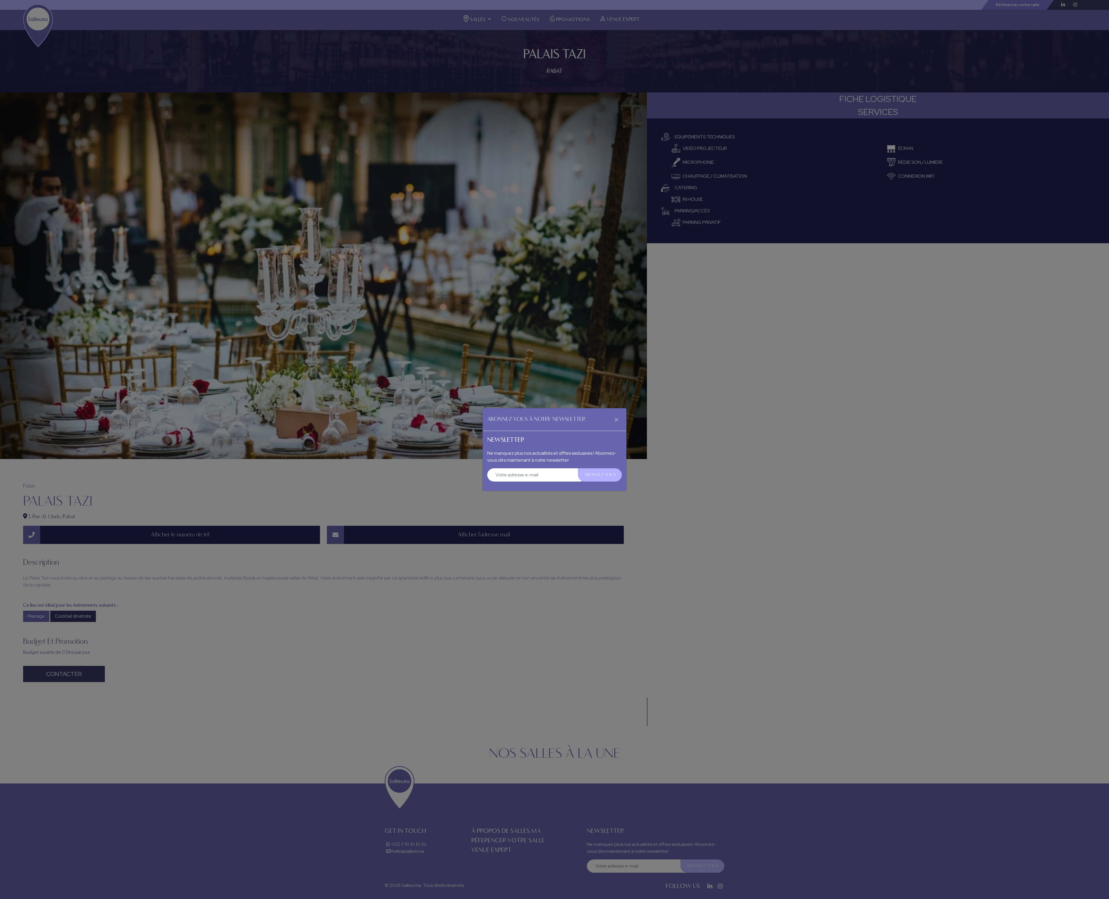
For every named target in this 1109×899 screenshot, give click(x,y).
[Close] (616, 419)
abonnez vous (600, 474)
